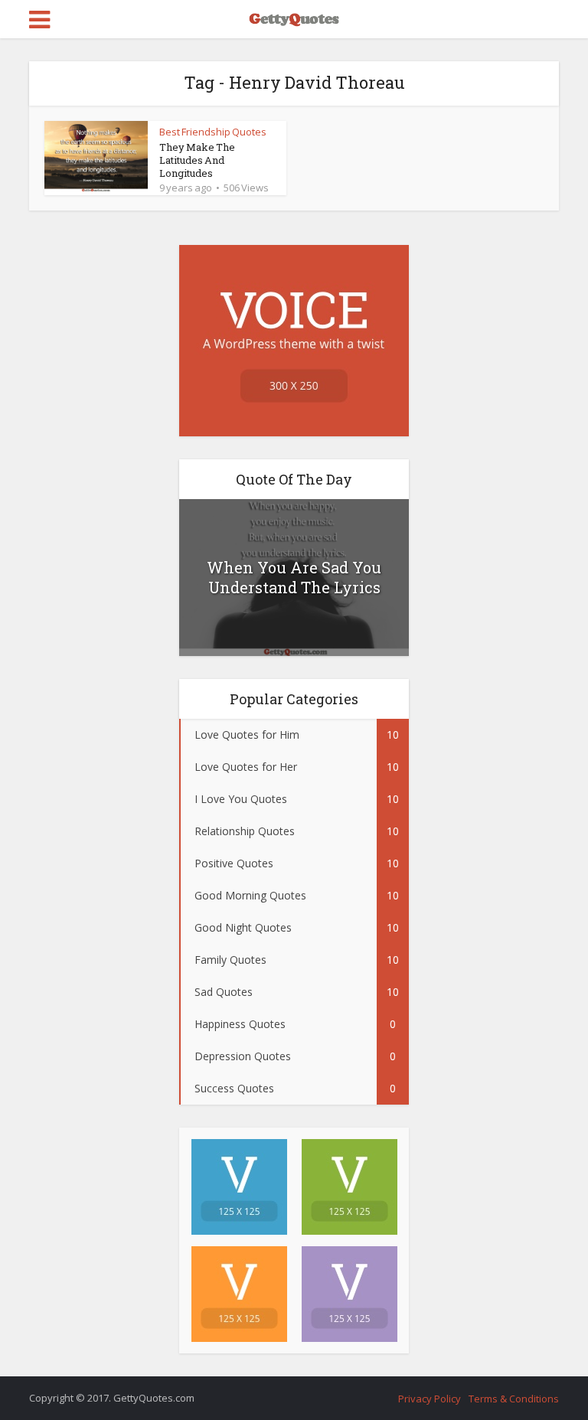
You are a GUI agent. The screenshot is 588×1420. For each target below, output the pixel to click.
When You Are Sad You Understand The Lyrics (294, 577)
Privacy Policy (429, 1398)
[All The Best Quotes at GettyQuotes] (294, 17)
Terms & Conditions (514, 1398)
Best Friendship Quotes (212, 132)
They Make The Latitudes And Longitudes (197, 160)
